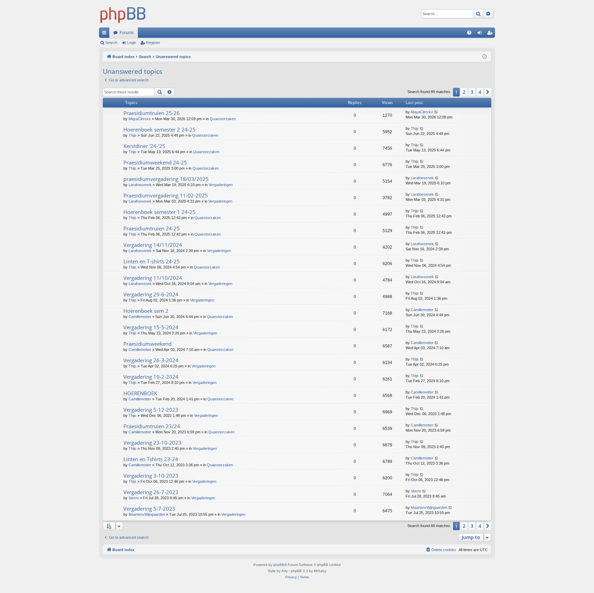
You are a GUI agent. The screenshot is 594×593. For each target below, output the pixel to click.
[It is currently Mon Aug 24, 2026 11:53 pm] (484, 57)
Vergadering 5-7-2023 (149, 508)
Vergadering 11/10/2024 (152, 277)
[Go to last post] (436, 112)
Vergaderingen (221, 185)
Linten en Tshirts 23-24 (150, 459)
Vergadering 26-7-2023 (150, 492)
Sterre (134, 498)
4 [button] (479, 92)
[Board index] (123, 13)
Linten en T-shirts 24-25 (151, 261)
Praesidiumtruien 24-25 (151, 228)
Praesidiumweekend (147, 343)
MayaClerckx (140, 119)
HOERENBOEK (140, 393)
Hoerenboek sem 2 (145, 310)
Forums (127, 32)
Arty (285, 571)
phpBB (278, 565)
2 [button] (464, 92)
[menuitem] (469, 32)
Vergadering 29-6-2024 (150, 294)
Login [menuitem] (481, 34)
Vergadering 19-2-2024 (150, 376)
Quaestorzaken (223, 119)
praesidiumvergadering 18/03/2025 (166, 178)
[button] (487, 92)
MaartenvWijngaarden (147, 514)
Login (131, 43)
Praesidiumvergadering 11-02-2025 (165, 195)
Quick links (105, 34)
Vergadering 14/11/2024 (152, 244)
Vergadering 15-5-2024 (150, 327)
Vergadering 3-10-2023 (150, 475)
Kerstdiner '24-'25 (144, 145)
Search (111, 43)
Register (153, 43)
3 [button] (472, 92)
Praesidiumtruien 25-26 (151, 113)
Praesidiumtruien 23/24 (151, 426)
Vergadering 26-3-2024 (150, 360)
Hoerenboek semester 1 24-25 (159, 211)
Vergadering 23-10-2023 (152, 442)
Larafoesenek (140, 185)
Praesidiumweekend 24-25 (155, 162)
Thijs (132, 135)
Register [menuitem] (491, 34)
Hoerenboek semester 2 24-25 (159, 129)
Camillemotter (140, 317)
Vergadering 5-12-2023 (150, 409)
